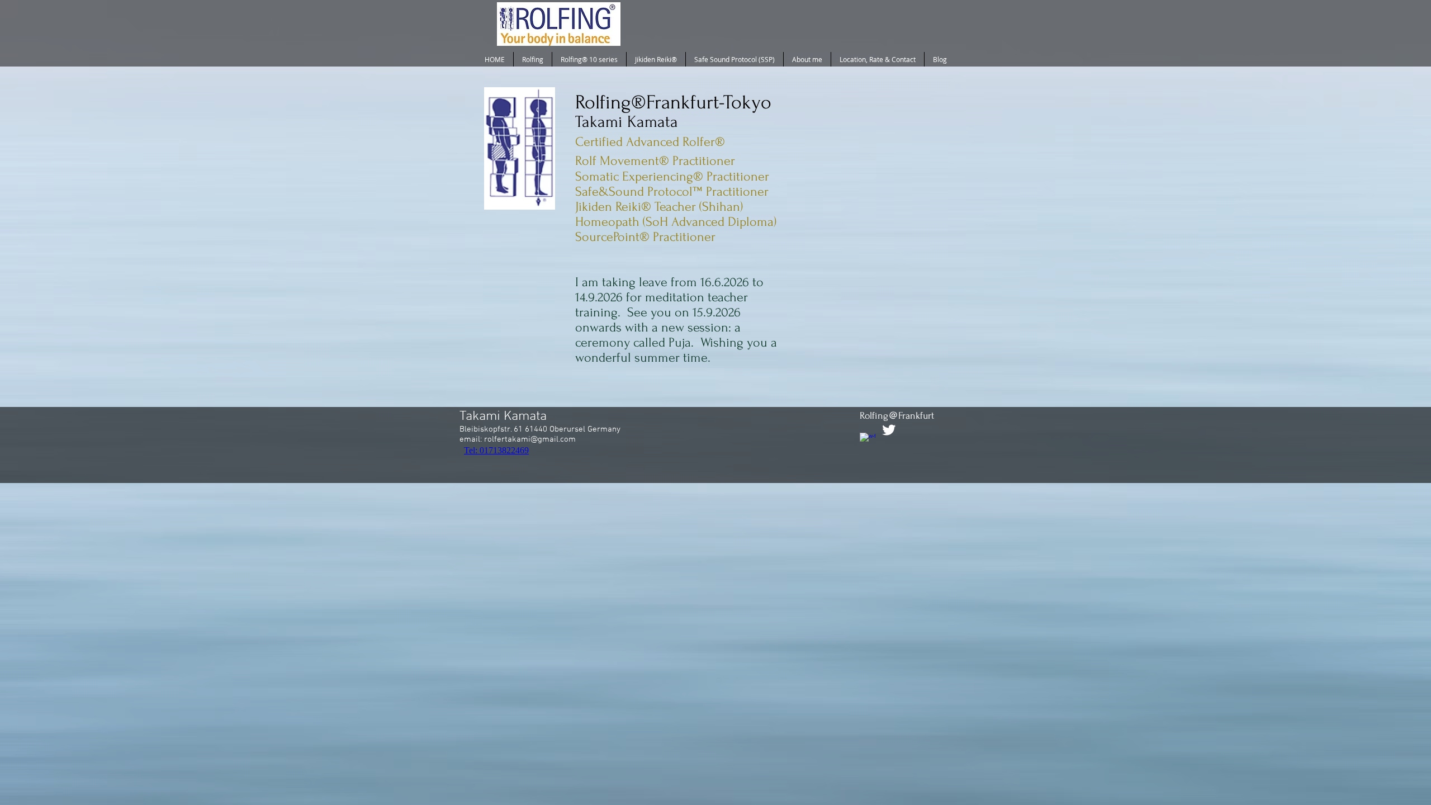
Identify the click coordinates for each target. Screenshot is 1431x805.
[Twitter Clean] (889, 430)
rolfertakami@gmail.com (530, 439)
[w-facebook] (867, 440)
